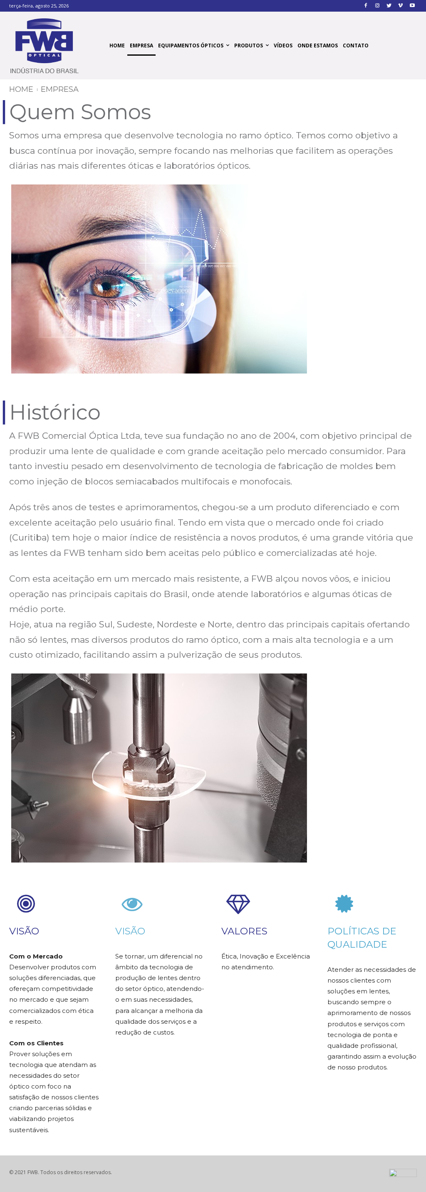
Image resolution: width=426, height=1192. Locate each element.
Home (21, 89)
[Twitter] (389, 6)
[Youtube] (412, 6)
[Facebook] (366, 6)
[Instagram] (377, 6)
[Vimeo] (400, 6)
